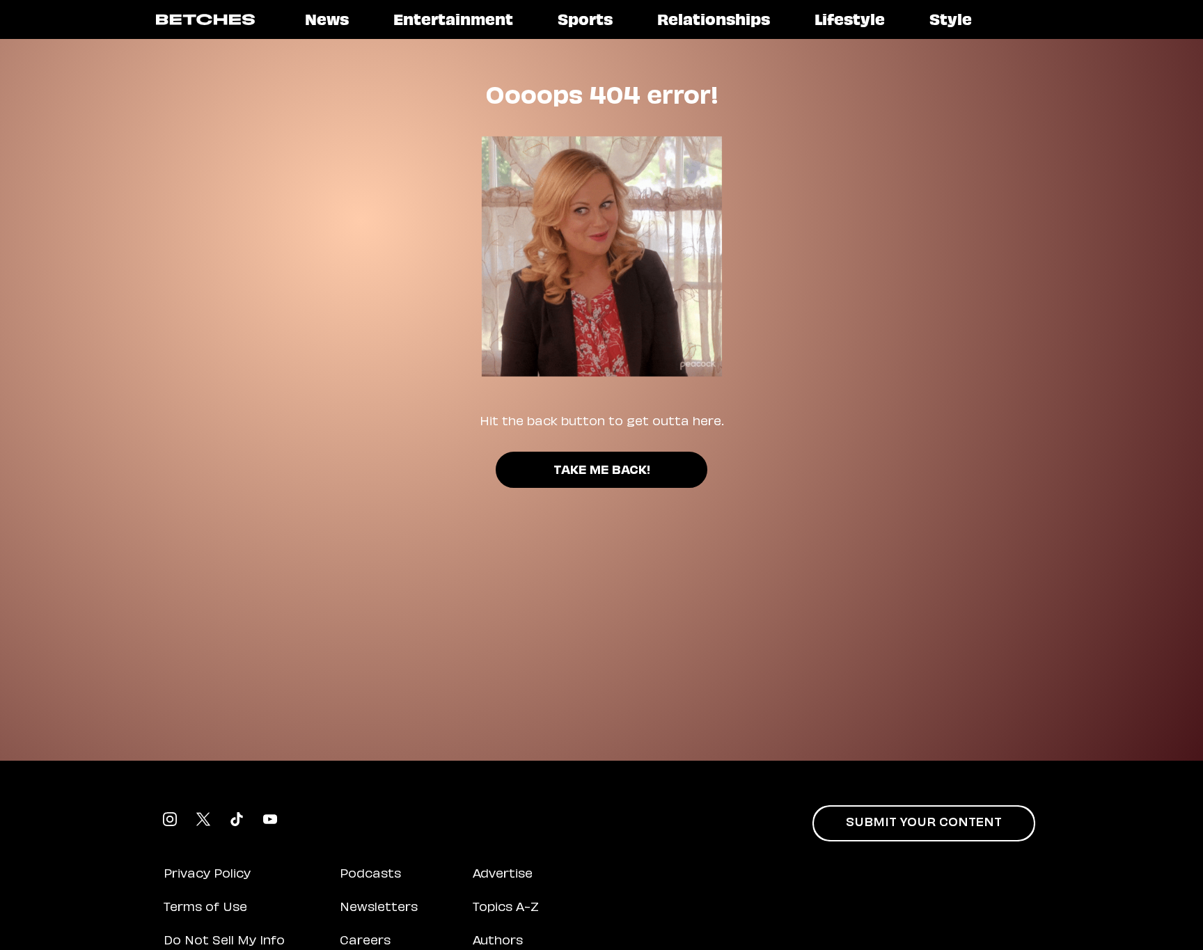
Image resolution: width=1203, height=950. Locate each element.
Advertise (503, 874)
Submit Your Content (924, 823)
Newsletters (379, 908)
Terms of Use (205, 908)
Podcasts (370, 874)
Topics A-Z (506, 908)
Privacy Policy (207, 874)
